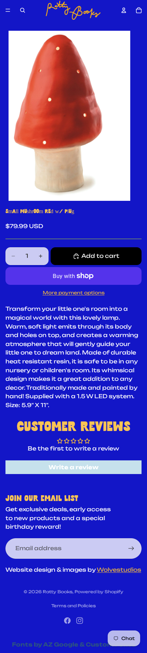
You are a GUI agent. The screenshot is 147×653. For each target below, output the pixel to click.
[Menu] (8, 10)
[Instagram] (80, 620)
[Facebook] (67, 620)
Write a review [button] (73, 467)
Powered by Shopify (99, 591)
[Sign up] (131, 548)
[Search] (22, 10)
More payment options (74, 292)
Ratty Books (57, 591)
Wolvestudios (119, 569)
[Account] (123, 10)
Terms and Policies (73, 605)
